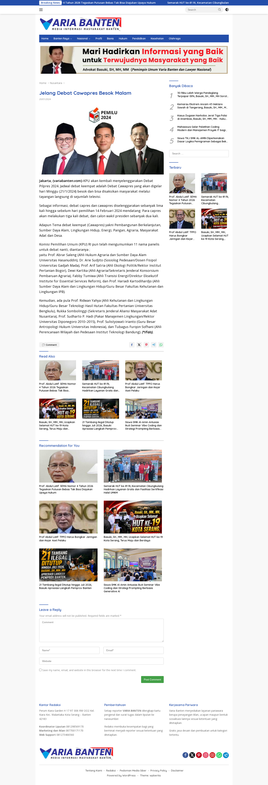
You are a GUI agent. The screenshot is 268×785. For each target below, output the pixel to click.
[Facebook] (185, 755)
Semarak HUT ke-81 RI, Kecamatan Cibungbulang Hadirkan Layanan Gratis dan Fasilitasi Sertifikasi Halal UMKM (192, 2)
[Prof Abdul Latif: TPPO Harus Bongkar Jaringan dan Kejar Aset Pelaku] (144, 371)
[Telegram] (226, 755)
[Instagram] (206, 755)
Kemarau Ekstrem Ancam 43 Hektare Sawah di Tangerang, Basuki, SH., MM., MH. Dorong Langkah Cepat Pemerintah (202, 106)
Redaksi (111, 770)
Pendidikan (139, 38)
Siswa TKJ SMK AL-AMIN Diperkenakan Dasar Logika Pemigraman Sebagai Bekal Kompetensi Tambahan (202, 140)
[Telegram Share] (153, 345)
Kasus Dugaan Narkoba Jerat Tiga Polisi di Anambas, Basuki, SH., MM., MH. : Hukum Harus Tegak (202, 117)
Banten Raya (61, 38)
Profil (99, 38)
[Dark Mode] (227, 10)
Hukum (123, 38)
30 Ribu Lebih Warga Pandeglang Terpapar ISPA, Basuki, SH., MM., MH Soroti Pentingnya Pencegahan (202, 94)
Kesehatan (157, 38)
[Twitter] (192, 755)
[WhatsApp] (219, 755)
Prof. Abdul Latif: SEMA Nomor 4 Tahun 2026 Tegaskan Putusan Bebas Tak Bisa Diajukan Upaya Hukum (57, 387)
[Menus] (41, 10)
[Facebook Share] (132, 345)
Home (44, 38)
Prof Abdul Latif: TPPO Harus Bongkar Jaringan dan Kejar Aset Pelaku (142, 387)
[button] (219, 9)
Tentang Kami (93, 770)
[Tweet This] (139, 345)
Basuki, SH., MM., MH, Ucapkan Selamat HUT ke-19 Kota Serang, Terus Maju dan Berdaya (57, 426)
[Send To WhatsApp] (161, 345)
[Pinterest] (199, 755)
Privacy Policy (158, 770)
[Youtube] (212, 755)
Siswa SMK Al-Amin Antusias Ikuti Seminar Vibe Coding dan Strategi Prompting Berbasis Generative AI (143, 426)
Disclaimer (177, 770)
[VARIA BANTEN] (80, 24)
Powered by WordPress (121, 775)
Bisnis (110, 38)
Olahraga (174, 38)
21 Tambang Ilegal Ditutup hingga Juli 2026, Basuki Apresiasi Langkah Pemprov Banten (99, 426)
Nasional (82, 38)
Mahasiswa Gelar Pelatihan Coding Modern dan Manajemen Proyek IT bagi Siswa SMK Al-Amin (201, 128)
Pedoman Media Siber (133, 770)
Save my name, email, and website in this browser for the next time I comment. (89, 670)
